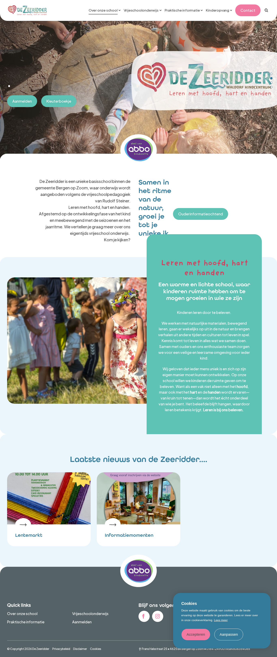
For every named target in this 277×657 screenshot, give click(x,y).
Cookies (95, 649)
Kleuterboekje (58, 101)
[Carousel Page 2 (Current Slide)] (271, 78)
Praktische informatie (25, 621)
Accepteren (196, 634)
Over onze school (22, 613)
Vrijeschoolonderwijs (90, 613)
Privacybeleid (61, 649)
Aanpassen (229, 634)
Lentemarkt (28, 535)
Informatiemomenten (129, 535)
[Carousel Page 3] (271, 83)
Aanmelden (22, 101)
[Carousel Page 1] (271, 74)
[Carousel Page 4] (271, 87)
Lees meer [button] (221, 620)
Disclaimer (80, 649)
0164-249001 (216, 649)
